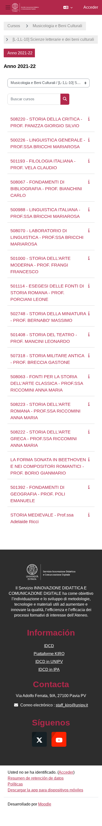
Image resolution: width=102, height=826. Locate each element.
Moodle (44, 804)
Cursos (13, 26)
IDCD (49, 646)
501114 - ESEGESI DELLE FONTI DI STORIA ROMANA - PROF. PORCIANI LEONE (47, 293)
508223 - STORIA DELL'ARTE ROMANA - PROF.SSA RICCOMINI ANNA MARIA (45, 411)
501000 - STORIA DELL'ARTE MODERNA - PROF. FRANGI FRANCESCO (40, 265)
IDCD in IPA (49, 669)
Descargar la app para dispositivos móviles (45, 790)
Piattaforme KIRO (49, 654)
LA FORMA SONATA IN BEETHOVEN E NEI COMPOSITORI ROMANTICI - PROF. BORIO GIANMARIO (48, 466)
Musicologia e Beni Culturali (57, 26)
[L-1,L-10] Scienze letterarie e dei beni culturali (53, 39)
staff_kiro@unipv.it (72, 705)
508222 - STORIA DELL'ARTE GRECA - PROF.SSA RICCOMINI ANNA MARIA (43, 439)
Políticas (15, 784)
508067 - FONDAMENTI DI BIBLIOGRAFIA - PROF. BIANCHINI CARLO (46, 189)
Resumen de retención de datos (36, 778)
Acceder (90, 7)
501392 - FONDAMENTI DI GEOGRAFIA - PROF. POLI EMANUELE (37, 494)
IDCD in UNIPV (49, 662)
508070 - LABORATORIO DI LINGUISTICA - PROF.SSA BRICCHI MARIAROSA (46, 237)
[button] (68, 7)
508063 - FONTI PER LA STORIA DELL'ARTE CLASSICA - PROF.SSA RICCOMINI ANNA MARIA (46, 383)
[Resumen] (89, 119)
